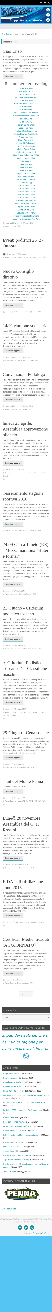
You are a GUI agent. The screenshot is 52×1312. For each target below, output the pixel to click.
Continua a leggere (12, 76)
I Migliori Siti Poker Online (26, 143)
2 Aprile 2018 (19, 470)
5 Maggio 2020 (28, 223)
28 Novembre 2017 (21, 531)
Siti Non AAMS (26, 122)
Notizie (37, 473)
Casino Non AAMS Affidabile (26, 134)
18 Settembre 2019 (21, 312)
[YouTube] (41, 2)
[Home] (2, 34)
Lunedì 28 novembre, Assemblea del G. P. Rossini (22, 824)
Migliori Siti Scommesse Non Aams (26, 219)
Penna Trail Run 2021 (12, 1087)
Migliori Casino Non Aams (26, 98)
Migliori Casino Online (26, 125)
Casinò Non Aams (26, 137)
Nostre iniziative (23, 767)
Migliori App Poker (26, 176)
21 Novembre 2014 (22, 922)
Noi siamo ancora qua (12, 1147)
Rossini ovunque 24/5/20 (13, 1142)
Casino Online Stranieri (26, 152)
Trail (39, 801)
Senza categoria (35, 257)
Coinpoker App (26, 183)
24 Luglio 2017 (19, 591)
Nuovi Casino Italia (26, 140)
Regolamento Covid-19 (13, 1074)
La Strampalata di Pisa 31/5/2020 (17, 1126)
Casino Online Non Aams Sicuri (26, 116)
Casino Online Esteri (26, 210)
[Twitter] (45, 2)
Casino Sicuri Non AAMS (26, 201)
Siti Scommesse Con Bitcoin (26, 113)
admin (11, 254)
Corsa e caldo (8, 1117)
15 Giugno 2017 (20, 646)
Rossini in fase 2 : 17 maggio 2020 (17, 1155)
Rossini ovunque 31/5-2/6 (14, 1131)
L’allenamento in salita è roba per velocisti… (21, 1135)
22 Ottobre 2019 (24, 254)
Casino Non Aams (26, 88)
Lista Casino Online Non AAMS (26, 155)
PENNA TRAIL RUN (30, 801)
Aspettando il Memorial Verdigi (16, 1160)
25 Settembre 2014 (22, 980)
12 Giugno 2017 (20, 709)
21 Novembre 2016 (21, 865)
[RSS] (49, 2)
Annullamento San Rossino (14, 1082)
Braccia (8, 922)
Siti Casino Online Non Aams (26, 104)
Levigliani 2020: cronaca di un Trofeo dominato (22, 1110)
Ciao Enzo (12, 51)
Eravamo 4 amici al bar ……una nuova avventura (23, 1103)
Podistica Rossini (23, 257)
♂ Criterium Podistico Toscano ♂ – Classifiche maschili (25, 668)
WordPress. (45, 1233)
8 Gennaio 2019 (28, 357)
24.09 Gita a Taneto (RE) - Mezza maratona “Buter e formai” (25, 550)
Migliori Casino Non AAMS (26, 204)
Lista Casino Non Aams (26, 95)
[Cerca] (47, 1017)
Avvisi (7, 226)
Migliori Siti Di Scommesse (26, 131)
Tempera (36, 1233)
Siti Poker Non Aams (26, 146)
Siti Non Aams (26, 119)
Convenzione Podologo (24, 374)
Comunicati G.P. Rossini (25, 361)
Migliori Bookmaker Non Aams (26, 216)
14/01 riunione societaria (25, 325)
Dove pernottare (9, 1209)
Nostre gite (14, 594)
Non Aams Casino (26, 91)
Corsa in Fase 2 (9, 1151)
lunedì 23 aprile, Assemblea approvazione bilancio (25, 429)
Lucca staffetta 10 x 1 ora (13, 1091)
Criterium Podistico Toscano (27, 649)
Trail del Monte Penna (23, 781)
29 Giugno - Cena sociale (26, 732)
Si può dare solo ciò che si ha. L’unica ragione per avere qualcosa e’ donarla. (25, 1042)
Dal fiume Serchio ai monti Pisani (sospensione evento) (26, 1095)
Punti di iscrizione (11, 1078)
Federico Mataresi (12, 223)
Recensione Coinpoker (26, 179)
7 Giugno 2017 (19, 764)
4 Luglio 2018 (28, 406)
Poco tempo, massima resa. (14, 1122)
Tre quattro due (9, 1171)
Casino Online (26, 107)
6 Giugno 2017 (19, 798)
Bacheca (9, 34)
